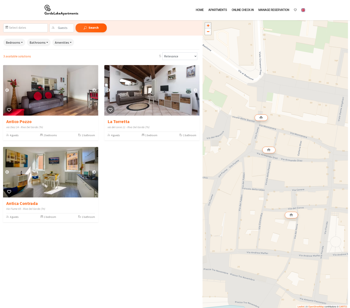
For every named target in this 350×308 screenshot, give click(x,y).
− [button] (208, 31)
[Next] (94, 90)
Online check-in (243, 10)
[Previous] (7, 90)
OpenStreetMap (316, 306)
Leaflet (301, 306)
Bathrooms (38, 42)
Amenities (62, 42)
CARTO (343, 306)
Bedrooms (13, 42)
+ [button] (208, 25)
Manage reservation (273, 10)
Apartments (217, 10)
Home (200, 10)
